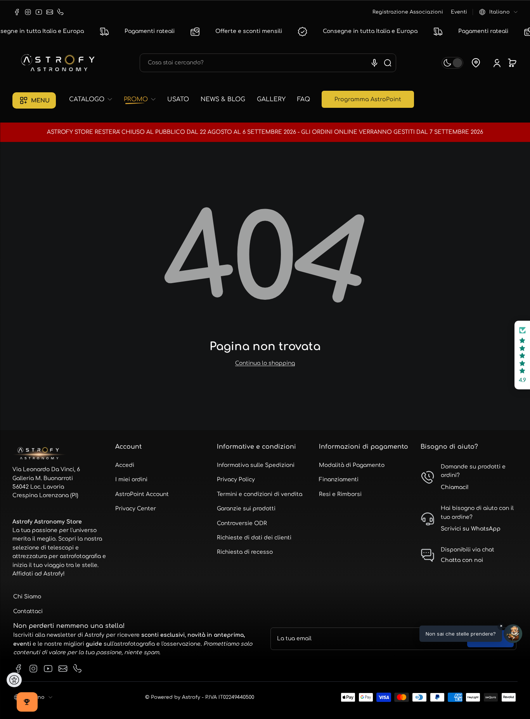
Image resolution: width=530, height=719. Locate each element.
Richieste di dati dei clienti (254, 538)
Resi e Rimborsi (340, 494)
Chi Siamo (27, 597)
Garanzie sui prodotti (246, 509)
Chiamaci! (455, 487)
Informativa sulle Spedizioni (255, 465)
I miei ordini (131, 479)
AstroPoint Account (142, 494)
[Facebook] (17, 12)
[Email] (49, 12)
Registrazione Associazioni (407, 12)
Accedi (124, 465)
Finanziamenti (339, 479)
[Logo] (59, 63)
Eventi (459, 12)
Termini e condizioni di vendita (259, 494)
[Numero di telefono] (60, 12)
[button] (498, 12)
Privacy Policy (236, 479)
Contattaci (28, 611)
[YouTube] (38, 12)
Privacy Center (135, 509)
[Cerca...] (387, 63)
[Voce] (374, 63)
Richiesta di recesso (245, 552)
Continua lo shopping (265, 363)
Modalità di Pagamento (352, 465)
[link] (93, 99)
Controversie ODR (242, 523)
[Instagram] (28, 12)
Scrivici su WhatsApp (471, 529)
